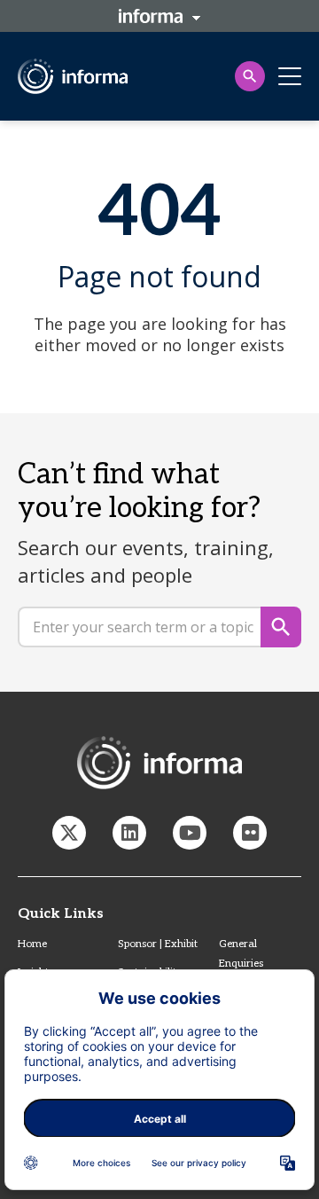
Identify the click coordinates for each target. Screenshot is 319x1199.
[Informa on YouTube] (189, 833)
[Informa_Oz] (69, 833)
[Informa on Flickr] (250, 833)
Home (32, 944)
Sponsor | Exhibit (158, 944)
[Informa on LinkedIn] (129, 833)
